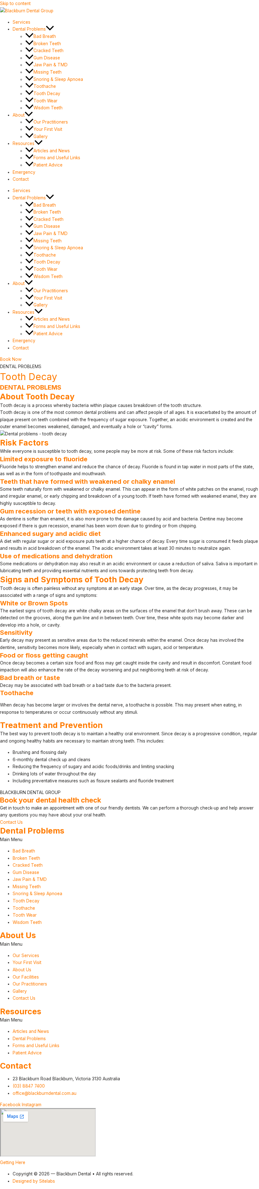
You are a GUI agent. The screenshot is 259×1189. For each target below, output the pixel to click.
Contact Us (24, 998)
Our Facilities (26, 977)
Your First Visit (47, 129)
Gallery (40, 136)
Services (21, 22)
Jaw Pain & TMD (50, 64)
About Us (22, 969)
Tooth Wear (45, 100)
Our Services (26, 955)
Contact (21, 179)
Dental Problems (29, 29)
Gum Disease (46, 57)
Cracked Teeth (48, 50)
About (19, 115)
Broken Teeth (47, 43)
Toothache (44, 86)
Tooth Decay (46, 93)
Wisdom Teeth (48, 107)
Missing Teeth (47, 72)
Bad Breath (44, 36)
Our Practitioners (50, 121)
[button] (50, 29)
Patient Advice (48, 164)
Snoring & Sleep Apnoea (58, 79)
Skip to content (15, 3)
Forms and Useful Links (56, 157)
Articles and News (51, 150)
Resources (23, 143)
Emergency (24, 172)
